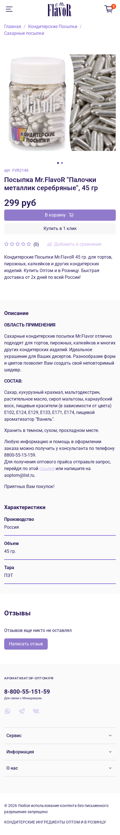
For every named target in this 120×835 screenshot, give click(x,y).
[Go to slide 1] (58, 163)
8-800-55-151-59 (27, 691)
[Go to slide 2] (62, 163)
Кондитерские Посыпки (52, 26)
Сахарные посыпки (24, 33)
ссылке (46, 468)
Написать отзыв (26, 644)
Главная (12, 26)
